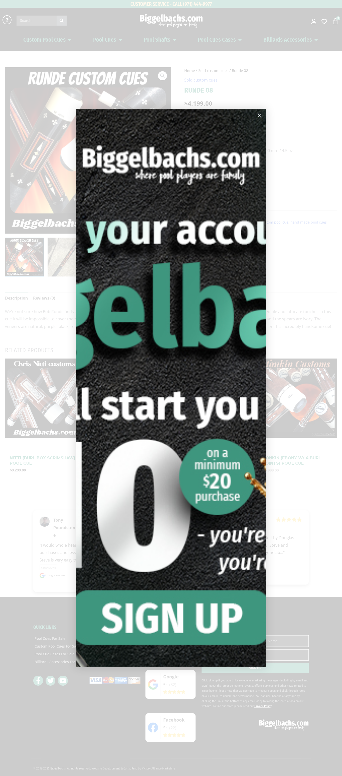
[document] (171, 388)
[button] (259, 115)
